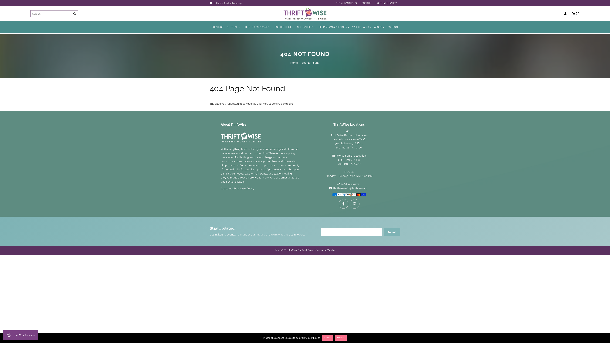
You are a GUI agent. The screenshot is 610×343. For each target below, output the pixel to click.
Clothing (233, 27)
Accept (327, 338)
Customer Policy (386, 3)
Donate (366, 3)
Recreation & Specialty (333, 27)
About (378, 27)
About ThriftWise (233, 124)
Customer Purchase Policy (237, 188)
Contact (392, 27)
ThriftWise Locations (349, 124)
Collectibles (305, 27)
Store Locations (346, 3)
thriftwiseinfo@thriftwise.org (227, 3)
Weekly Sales (360, 27)
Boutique (217, 27)
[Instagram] (354, 204)
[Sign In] (566, 13)
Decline (340, 338)
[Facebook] (343, 204)
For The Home (283, 27)
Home (294, 62)
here (265, 103)
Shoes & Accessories (257, 27)
